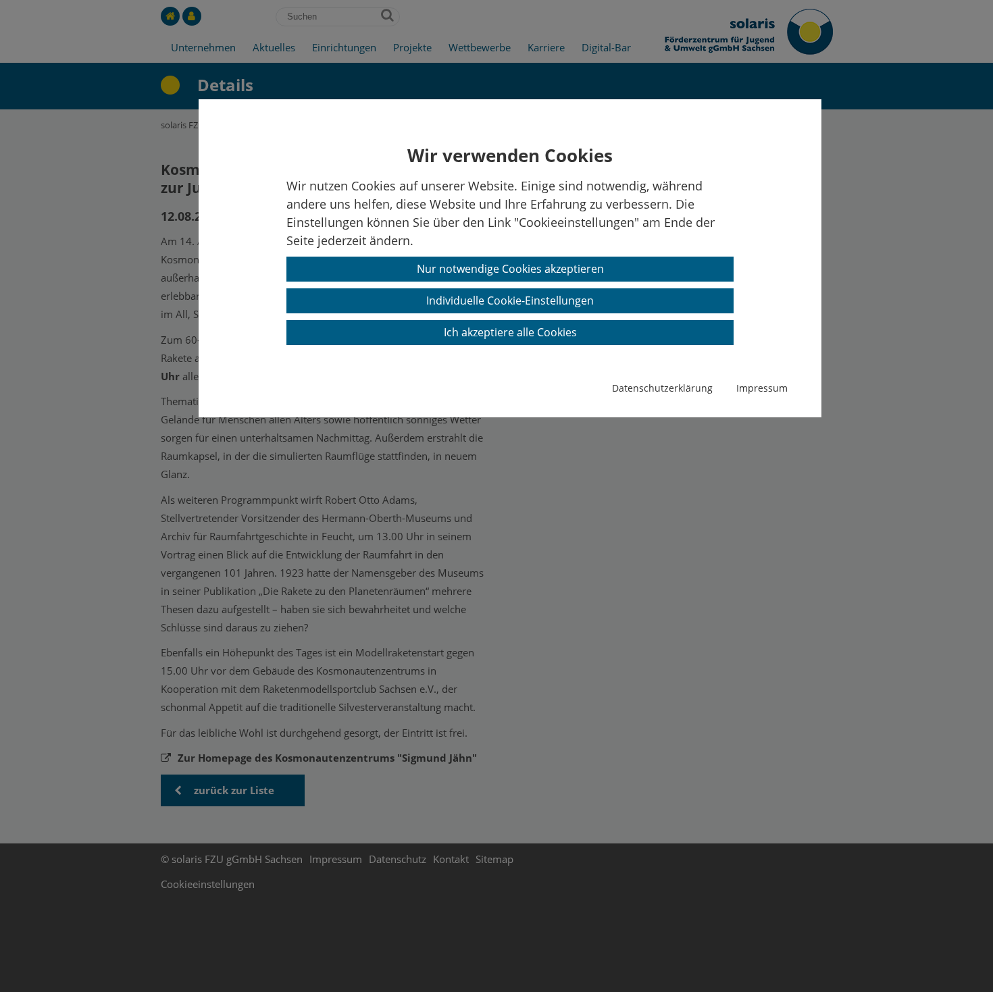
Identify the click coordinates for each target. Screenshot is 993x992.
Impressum (762, 388)
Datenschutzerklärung (662, 388)
